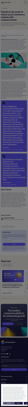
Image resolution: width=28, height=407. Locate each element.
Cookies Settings (8, 403)
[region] (14, 395)
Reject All (18, 403)
